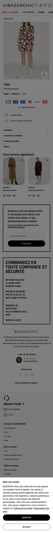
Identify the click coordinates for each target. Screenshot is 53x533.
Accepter (26, 517)
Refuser (26, 527)
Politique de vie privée (23, 508)
